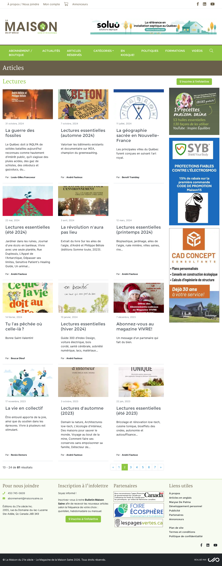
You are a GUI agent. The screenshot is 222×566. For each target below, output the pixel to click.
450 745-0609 (16, 493)
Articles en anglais (180, 497)
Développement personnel (185, 506)
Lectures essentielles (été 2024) (27, 230)
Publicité (174, 510)
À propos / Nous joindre (23, 4)
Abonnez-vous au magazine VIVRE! (135, 326)
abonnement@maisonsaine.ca (25, 498)
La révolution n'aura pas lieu (82, 230)
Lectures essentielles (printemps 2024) (138, 230)
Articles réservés (74, 53)
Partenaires (176, 514)
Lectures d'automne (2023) (82, 411)
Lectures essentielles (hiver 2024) (83, 326)
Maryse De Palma (180, 502)
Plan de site (176, 527)
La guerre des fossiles (19, 133)
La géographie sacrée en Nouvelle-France (137, 135)
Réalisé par (200, 560)
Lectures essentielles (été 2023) (138, 411)
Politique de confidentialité (186, 536)
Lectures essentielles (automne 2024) (83, 133)
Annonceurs (176, 519)
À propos (174, 493)
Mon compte (51, 4)
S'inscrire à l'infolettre (194, 81)
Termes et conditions (182, 532)
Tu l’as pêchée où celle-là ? (23, 326)
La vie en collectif (24, 408)
